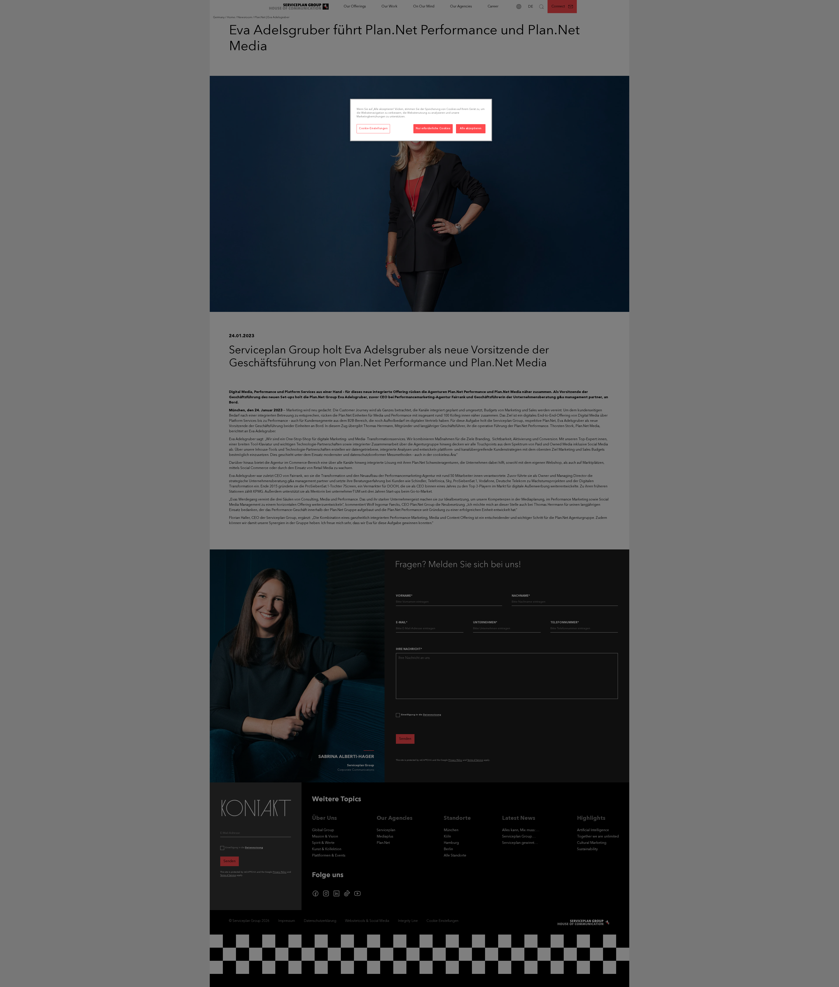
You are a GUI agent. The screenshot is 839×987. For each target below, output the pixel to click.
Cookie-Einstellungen (373, 128)
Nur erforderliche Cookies (433, 128)
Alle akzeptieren (471, 128)
